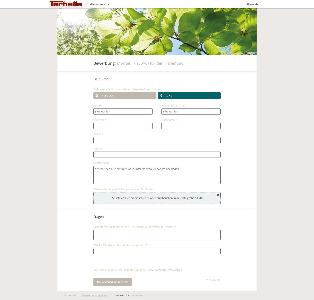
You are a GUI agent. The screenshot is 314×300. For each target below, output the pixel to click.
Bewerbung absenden (112, 282)
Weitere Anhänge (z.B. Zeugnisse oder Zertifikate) (123, 189)
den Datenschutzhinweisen (165, 270)
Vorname (99, 120)
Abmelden (253, 4)
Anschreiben (101, 163)
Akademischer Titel (173, 105)
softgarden (136, 295)
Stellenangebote (98, 4)
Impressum (71, 295)
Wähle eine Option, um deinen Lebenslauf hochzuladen (127, 89)
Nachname (169, 120)
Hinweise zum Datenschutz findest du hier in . (138, 270)
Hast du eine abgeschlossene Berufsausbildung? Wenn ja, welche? (134, 227)
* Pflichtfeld (213, 280)
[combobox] (123, 111)
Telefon (97, 148)
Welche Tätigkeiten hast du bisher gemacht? (121, 245)
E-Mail (98, 134)
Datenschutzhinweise (94, 295)
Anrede (97, 105)
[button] (124, 95)
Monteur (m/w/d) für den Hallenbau (150, 63)
